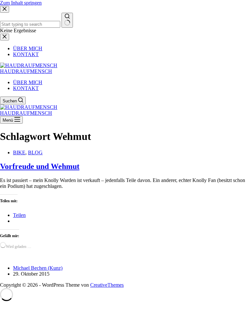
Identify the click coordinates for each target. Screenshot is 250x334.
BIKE (19, 152)
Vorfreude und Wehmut (39, 166)
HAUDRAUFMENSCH (26, 71)
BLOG (35, 152)
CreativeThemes (107, 285)
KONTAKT (26, 88)
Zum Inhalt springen (21, 3)
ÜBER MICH (27, 82)
